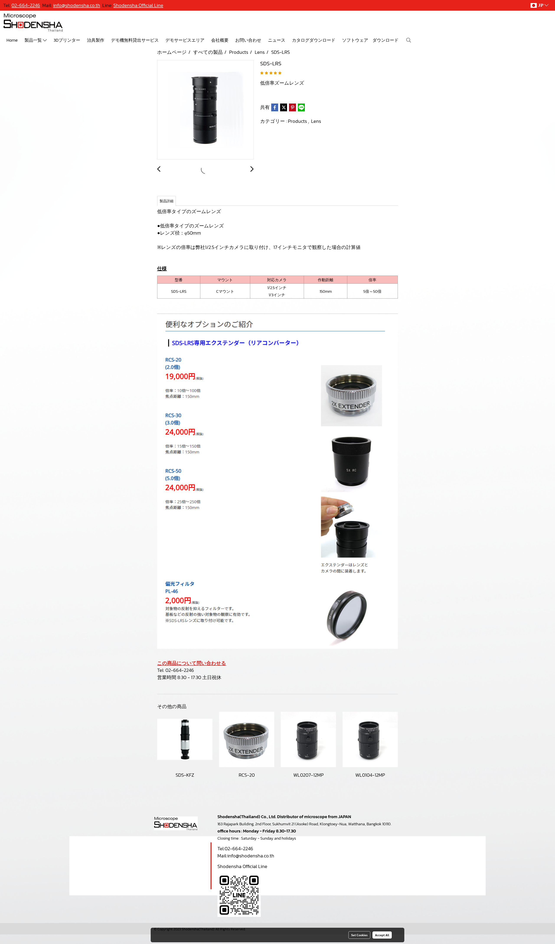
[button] (408, 40)
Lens (316, 121)
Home (12, 40)
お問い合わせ (248, 40)
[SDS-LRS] (205, 110)
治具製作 (95, 40)
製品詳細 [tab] (166, 201)
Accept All (382, 935)
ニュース (276, 40)
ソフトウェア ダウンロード (370, 40)
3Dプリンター (67, 40)
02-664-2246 (179, 670)
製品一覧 (33, 40)
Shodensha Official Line (138, 5)
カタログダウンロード (313, 40)
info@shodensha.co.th (250, 855)
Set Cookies (359, 935)
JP (540, 5)
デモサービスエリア (184, 40)
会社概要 (220, 40)
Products (298, 121)
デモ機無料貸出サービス (135, 40)
